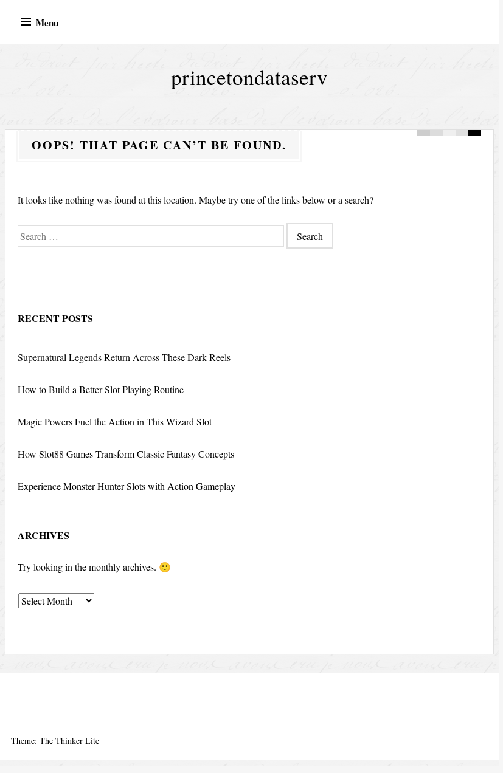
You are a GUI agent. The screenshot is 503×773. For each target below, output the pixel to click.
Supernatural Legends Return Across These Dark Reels (124, 357)
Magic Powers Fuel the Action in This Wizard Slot (115, 421)
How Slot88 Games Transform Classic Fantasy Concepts (126, 453)
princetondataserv (249, 77)
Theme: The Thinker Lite (55, 740)
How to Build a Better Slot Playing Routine (101, 389)
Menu (47, 22)
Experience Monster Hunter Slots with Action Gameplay (126, 485)
